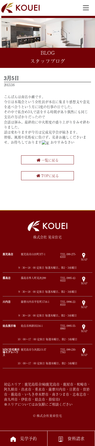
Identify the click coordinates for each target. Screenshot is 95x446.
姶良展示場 (9, 326)
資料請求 (76, 438)
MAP (84, 259)
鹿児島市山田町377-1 (33, 254)
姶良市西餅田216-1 (32, 325)
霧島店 (7, 278)
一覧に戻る (49, 159)
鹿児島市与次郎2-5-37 (33, 349)
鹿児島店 (8, 254)
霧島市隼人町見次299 (33, 278)
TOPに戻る (49, 175)
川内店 (7, 302)
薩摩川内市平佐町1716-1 (35, 301)
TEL (68, 255)
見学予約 (28, 438)
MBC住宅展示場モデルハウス (11, 352)
